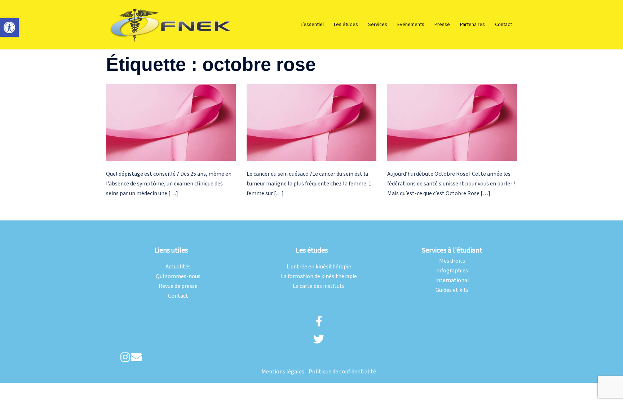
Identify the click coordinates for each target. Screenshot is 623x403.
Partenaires (472, 24)
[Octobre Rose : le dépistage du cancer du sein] (171, 122)
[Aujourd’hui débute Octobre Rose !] (452, 122)
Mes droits (452, 261)
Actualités (178, 267)
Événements (410, 24)
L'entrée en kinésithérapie (319, 267)
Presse (442, 24)
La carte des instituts (319, 286)
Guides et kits (452, 290)
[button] (9, 27)
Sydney (207, 232)
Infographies (452, 271)
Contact (503, 24)
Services (377, 24)
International (452, 280)
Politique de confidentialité (342, 372)
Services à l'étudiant (452, 250)
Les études (346, 24)
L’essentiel (312, 24)
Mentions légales (282, 372)
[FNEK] (171, 24)
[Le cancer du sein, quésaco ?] (311, 122)
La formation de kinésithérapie (319, 276)
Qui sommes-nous (178, 276)
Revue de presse (178, 286)
